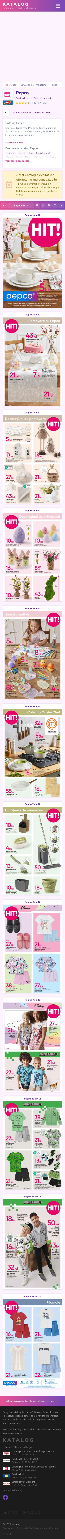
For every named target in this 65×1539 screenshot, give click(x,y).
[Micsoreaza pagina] (37, 205)
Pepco (22, 93)
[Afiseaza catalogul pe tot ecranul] (55, 205)
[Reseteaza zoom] (43, 205)
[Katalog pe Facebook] (5, 1497)
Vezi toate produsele (17, 161)
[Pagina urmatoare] (61, 205)
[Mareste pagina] (49, 205)
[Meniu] (58, 6)
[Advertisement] (32, 46)
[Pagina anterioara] (4, 205)
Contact (53, 1528)
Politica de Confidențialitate (32, 1528)
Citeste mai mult (15, 142)
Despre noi (9, 1528)
